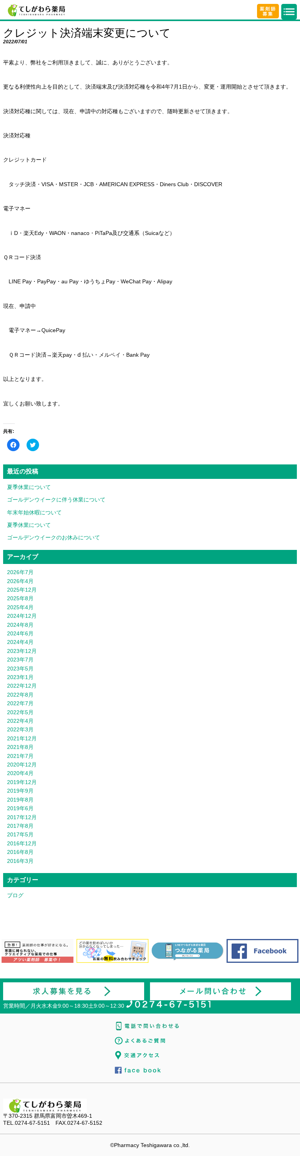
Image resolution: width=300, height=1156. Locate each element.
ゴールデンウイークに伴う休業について (56, 499)
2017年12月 (22, 817)
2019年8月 (20, 800)
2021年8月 (20, 747)
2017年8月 (20, 826)
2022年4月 (20, 721)
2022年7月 (20, 703)
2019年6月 (20, 808)
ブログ (15, 895)
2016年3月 (20, 861)
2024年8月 (20, 625)
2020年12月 (22, 764)
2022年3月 (20, 729)
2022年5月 (20, 712)
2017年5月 (20, 834)
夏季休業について (29, 487)
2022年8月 (20, 695)
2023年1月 (20, 677)
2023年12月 (22, 651)
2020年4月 (20, 773)
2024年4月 (20, 642)
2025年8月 (20, 598)
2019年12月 (22, 782)
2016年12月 (22, 843)
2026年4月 (20, 581)
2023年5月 (20, 668)
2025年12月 (22, 590)
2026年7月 (20, 572)
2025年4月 (20, 607)
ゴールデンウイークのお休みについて (53, 537)
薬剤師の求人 (268, 11)
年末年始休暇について (34, 512)
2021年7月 (20, 756)
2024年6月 (20, 633)
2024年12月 (22, 616)
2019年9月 (20, 791)
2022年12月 (22, 686)
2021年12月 (22, 738)
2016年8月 (20, 852)
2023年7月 (20, 659)
